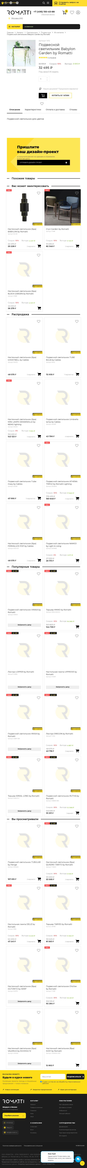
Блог (32, 1129)
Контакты (33, 1133)
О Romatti (33, 1126)
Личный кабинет (64, 1113)
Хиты (32, 1113)
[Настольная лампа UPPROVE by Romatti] (62, 650)
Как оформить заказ (66, 1104)
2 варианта (31, 246)
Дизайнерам (63, 1126)
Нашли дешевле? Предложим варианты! (60, 89)
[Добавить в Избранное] (38, 193)
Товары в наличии (36, 1107)
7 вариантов (68, 374)
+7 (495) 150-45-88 (44, 11)
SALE (32, 1116)
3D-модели (63, 1135)
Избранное (63, 1110)
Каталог (16, 27)
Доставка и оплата (65, 1107)
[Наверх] (82, 1163)
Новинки (29, 26)
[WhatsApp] (6, 3)
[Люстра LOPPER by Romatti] (24, 650)
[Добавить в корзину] (39, 246)
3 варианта (31, 374)
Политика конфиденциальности (12, 1145)
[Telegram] (11, 3)
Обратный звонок (48, 14)
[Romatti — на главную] (13, 1101)
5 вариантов (30, 498)
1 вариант (69, 813)
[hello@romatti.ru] (17, 3)
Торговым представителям (68, 1133)
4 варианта (69, 436)
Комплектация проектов (67, 1129)
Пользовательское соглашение (33, 1145)
